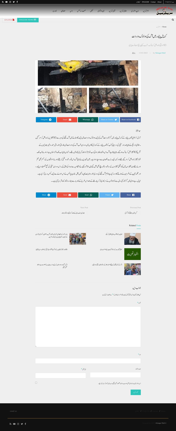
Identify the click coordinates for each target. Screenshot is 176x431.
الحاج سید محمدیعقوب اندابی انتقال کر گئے (114, 234)
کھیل (91, 11)
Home (164, 27)
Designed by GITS (148, 423)
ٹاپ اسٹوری (135, 11)
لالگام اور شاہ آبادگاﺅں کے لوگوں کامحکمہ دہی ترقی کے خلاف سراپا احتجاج (51, 249)
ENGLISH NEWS (26, 20)
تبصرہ (139, 302)
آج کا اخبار (138, 2)
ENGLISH (145, 2)
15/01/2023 (143, 53)
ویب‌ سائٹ (138, 368)
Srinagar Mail (160, 53)
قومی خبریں (112, 11)
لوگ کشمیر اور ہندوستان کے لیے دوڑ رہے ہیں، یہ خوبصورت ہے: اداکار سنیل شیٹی (52, 266)
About (159, 2)
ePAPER (9, 20)
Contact (153, 2)
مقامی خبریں (123, 11)
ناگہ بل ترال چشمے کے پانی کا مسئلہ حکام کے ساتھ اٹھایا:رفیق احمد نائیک (107, 264)
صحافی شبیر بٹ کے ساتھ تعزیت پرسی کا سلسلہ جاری (111, 249)
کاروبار (54, 11)
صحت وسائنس (81, 11)
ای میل (83, 369)
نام (139, 354)
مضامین (63, 11)
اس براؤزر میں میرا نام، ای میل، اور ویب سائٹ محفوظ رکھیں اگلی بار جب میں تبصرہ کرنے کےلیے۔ (119, 383)
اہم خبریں (146, 11)
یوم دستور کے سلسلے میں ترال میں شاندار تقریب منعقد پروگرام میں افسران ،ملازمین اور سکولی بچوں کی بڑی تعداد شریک (51, 235)
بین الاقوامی (101, 11)
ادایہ (71, 11)
